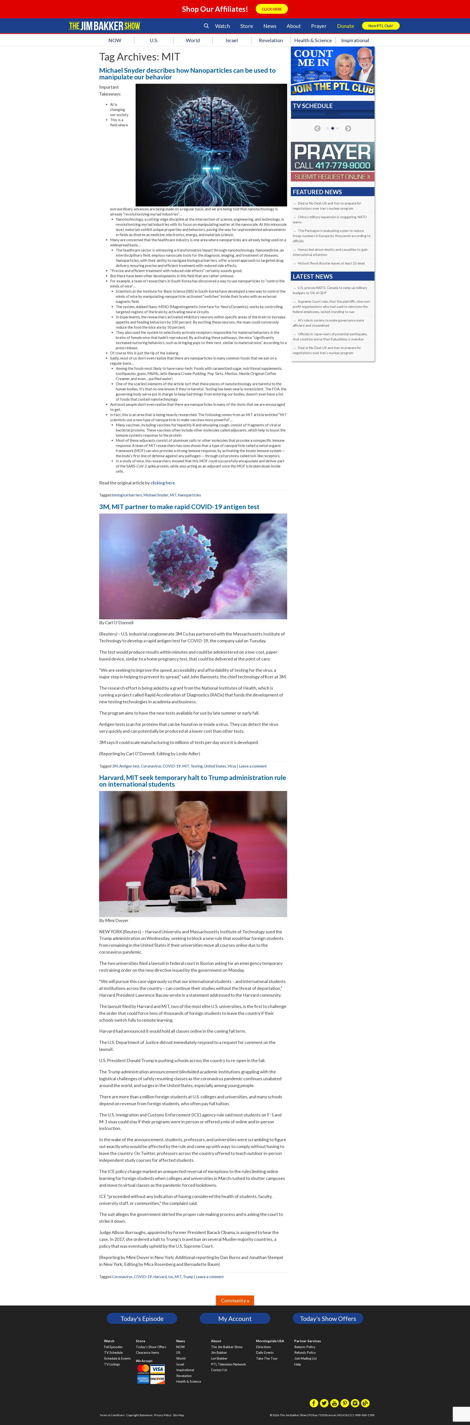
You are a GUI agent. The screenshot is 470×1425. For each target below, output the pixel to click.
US (178, 1352)
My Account (235, 1318)
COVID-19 (172, 766)
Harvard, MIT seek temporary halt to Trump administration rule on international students (192, 780)
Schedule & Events (117, 1358)
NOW (114, 40)
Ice (170, 1276)
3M (115, 766)
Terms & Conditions (112, 1415)
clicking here (163, 482)
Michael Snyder (155, 495)
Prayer (319, 26)
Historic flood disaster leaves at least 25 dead (331, 263)
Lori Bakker (219, 1358)
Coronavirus (151, 766)
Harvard (160, 1276)
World (193, 40)
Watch (222, 26)
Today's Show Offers (328, 1318)
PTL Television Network (228, 1364)
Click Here (272, 9)
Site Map (178, 1415)
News (269, 26)
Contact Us (219, 1370)
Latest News (313, 276)
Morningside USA (270, 1341)
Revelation (271, 40)
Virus (232, 766)
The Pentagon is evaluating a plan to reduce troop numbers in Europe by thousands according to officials (332, 236)
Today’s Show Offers (151, 1347)
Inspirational (355, 40)
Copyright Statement (139, 1415)
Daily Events (265, 1352)
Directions (263, 1347)
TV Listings (112, 1364)
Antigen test (129, 766)
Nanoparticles (189, 495)
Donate (345, 26)
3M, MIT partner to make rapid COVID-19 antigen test (179, 507)
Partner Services (307, 1341)
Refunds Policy (305, 1352)
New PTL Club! (380, 26)
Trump (188, 1276)
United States (215, 766)
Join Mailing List (305, 1358)
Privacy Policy (162, 1415)
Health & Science (313, 40)
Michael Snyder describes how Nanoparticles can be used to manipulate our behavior (187, 73)
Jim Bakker (105, 25)
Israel (232, 40)
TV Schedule (113, 1352)
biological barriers (127, 495)
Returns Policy (304, 1347)
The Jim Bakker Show (226, 1347)
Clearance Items (147, 1352)
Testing (196, 766)
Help (297, 1364)
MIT (173, 495)
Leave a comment (253, 766)
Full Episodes (113, 1347)
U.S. (154, 40)
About (294, 26)
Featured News (317, 191)
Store (246, 26)
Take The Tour (267, 1358)
